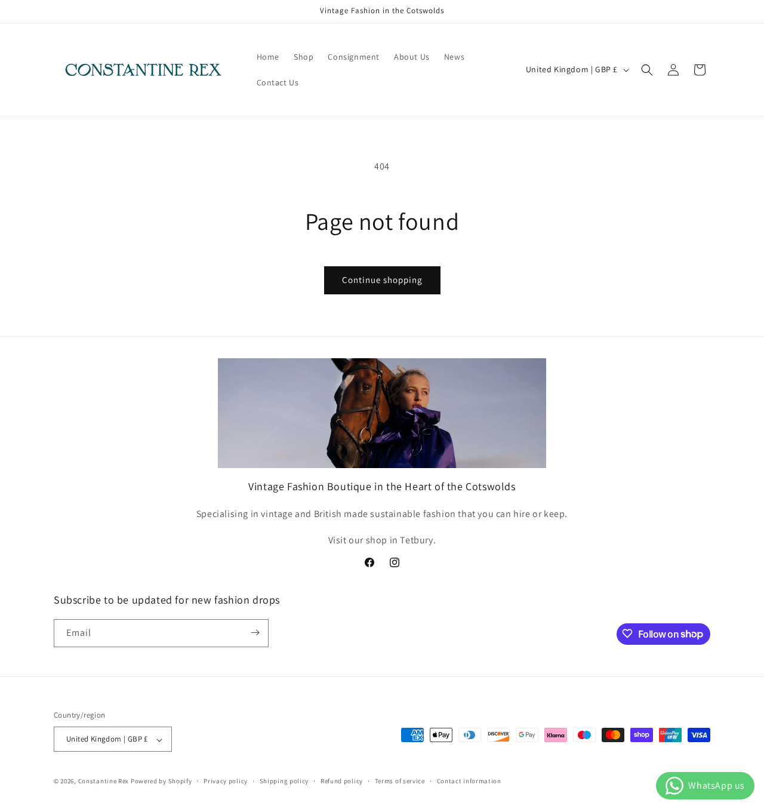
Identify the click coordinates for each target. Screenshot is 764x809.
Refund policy (342, 781)
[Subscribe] (255, 633)
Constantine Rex (104, 781)
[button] (647, 70)
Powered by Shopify (161, 781)
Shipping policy (284, 781)
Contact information (469, 781)
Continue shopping (382, 279)
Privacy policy (226, 781)
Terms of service (400, 781)
